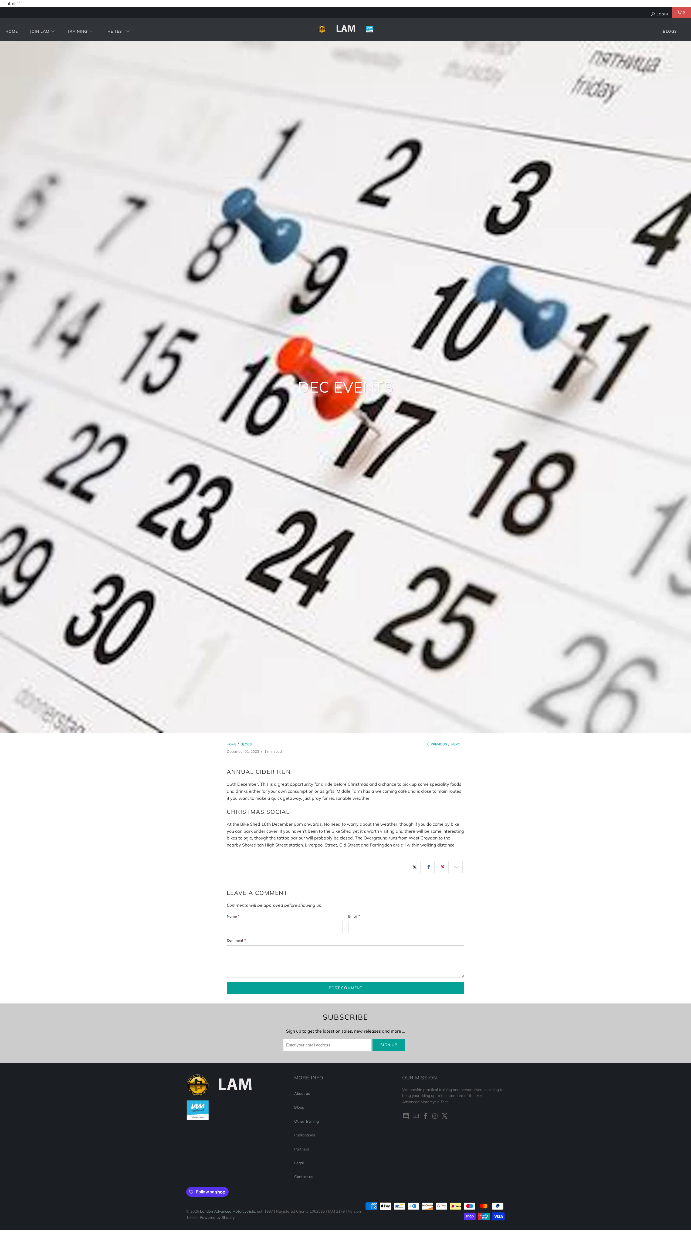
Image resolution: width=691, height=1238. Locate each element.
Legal (299, 1162)
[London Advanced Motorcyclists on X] (445, 1116)
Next (455, 744)
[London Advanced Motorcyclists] (345, 29)
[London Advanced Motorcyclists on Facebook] (425, 1116)
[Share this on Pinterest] (443, 867)
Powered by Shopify (217, 1217)
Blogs (299, 1107)
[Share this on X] (415, 867)
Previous (438, 744)
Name (233, 916)
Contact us (303, 1176)
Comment (236, 940)
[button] (42, 32)
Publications (304, 1135)
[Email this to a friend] (457, 867)
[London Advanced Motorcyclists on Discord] (406, 1116)
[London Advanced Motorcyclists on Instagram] (435, 1116)
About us (302, 1093)
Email (354, 916)
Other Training (306, 1121)
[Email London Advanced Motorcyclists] (416, 1116)
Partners (301, 1149)
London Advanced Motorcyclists (227, 1211)
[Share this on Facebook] (429, 867)
